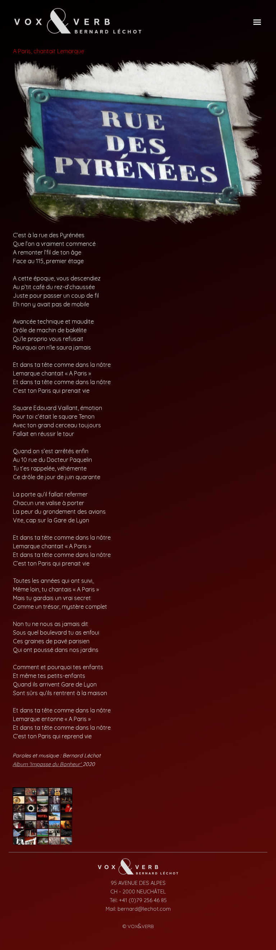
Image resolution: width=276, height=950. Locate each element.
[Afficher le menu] (257, 22)
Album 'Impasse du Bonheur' (48, 764)
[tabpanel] (138, 485)
